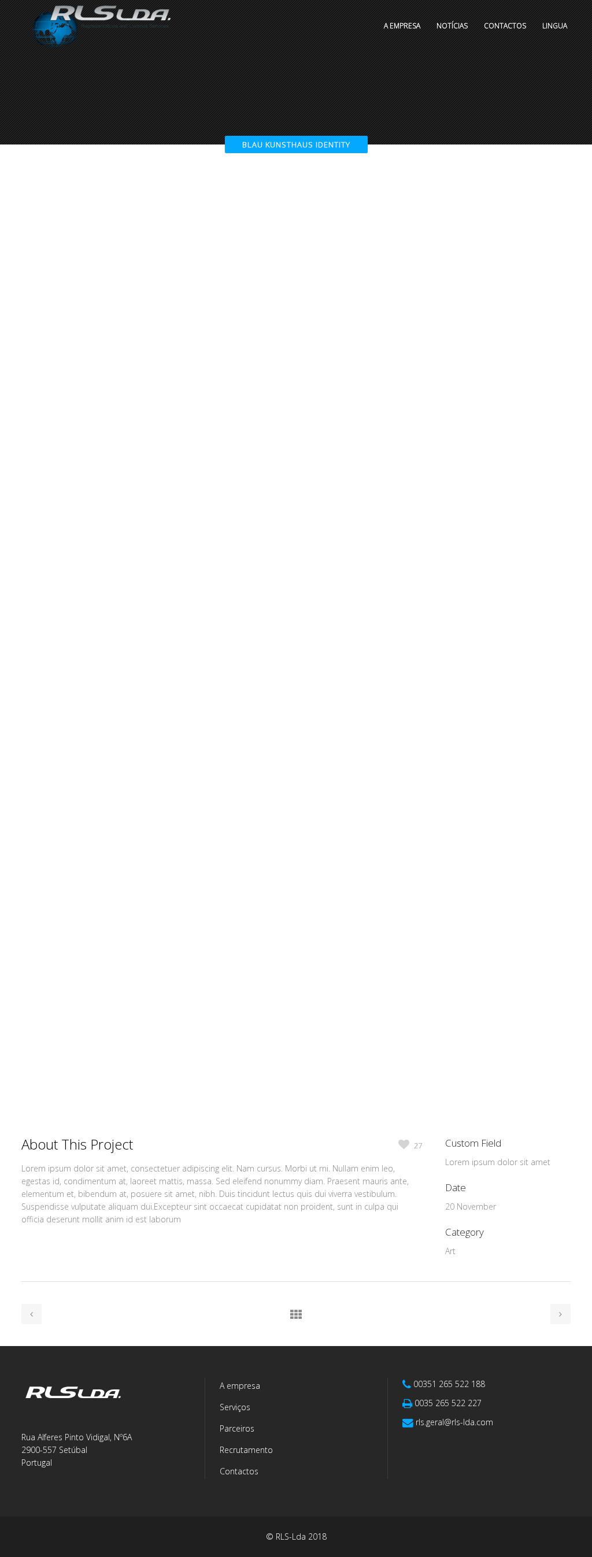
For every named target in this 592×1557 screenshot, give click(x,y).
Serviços (235, 1407)
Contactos (239, 1471)
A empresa (240, 1385)
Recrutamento (246, 1449)
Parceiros (237, 1428)
